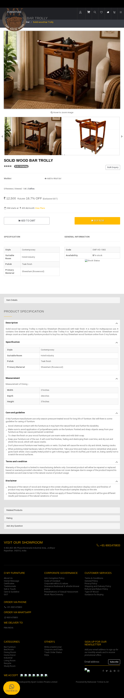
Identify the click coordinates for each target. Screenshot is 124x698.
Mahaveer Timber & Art (98, 682)
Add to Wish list (54, 178)
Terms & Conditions (94, 578)
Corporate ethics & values (56, 583)
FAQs (46, 655)
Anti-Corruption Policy (54, 578)
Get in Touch (10, 589)
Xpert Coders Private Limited (44, 682)
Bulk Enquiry (112, 167)
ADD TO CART (28, 220)
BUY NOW (99, 220)
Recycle (7, 663)
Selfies (31, 188)
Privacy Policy (91, 583)
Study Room (10, 666)
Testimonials (10, 586)
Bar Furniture (10, 647)
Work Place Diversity (53, 594)
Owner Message (11, 581)
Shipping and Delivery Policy (98, 586)
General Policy (91, 581)
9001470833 (12, 617)
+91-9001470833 (14, 607)
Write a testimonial (53, 647)
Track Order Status (53, 652)
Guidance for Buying (94, 594)
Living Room (10, 660)
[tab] (62, 300)
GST (6, 594)
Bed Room (9, 649)
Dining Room (10, 652)
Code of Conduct (52, 581)
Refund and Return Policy (96, 589)
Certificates (9, 583)
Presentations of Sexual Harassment (61, 592)
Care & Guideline (11, 592)
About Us (8, 578)
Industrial (8, 658)
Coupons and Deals (53, 649)
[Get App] (88, 671)
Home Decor (10, 655)
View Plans (40, 208)
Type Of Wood (91, 592)
